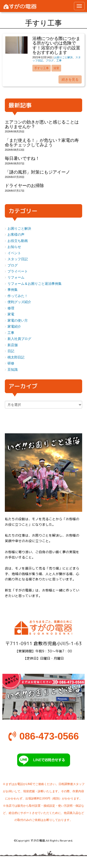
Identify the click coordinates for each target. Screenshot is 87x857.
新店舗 (12, 345)
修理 (10, 308)
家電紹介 (14, 326)
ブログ (50, 60)
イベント (14, 253)
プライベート (17, 271)
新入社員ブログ (19, 339)
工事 (59, 60)
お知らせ (14, 247)
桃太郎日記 (15, 357)
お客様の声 (15, 234)
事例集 (12, 290)
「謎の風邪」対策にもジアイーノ (37, 172)
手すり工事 (41, 68)
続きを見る (70, 79)
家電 (10, 314)
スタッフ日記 (17, 259)
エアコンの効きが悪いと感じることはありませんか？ (42, 124)
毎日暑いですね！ (22, 158)
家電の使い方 (17, 320)
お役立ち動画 (17, 241)
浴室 (56, 68)
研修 (10, 363)
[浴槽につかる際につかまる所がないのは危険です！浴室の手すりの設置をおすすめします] (16, 52)
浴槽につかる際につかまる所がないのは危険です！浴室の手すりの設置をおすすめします (56, 45)
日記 (10, 351)
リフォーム (15, 277)
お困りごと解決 (63, 57)
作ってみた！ (17, 296)
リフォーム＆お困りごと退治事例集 (34, 284)
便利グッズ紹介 (19, 302)
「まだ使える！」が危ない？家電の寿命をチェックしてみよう (42, 142)
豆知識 (12, 369)
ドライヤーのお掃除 (24, 185)
